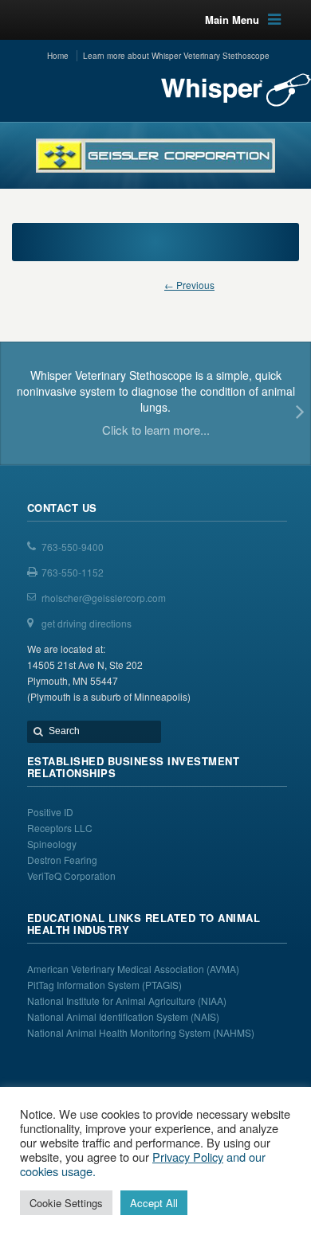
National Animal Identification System (109, 1016)
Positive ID (50, 812)
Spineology (52, 843)
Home (58, 55)
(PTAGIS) (162, 984)
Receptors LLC (60, 827)
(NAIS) (205, 1016)
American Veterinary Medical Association (117, 968)
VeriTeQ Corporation (71, 875)
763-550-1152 (72, 572)
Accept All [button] (154, 1202)
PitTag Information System (84, 984)
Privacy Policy (187, 1156)
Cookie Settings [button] (66, 1202)
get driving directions (86, 623)
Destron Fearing (62, 859)
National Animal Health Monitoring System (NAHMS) (140, 1032)
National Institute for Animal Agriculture (111, 1000)
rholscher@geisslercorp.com (103, 597)
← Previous (189, 284)
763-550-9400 (72, 546)
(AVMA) (223, 968)
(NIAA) (213, 1000)
